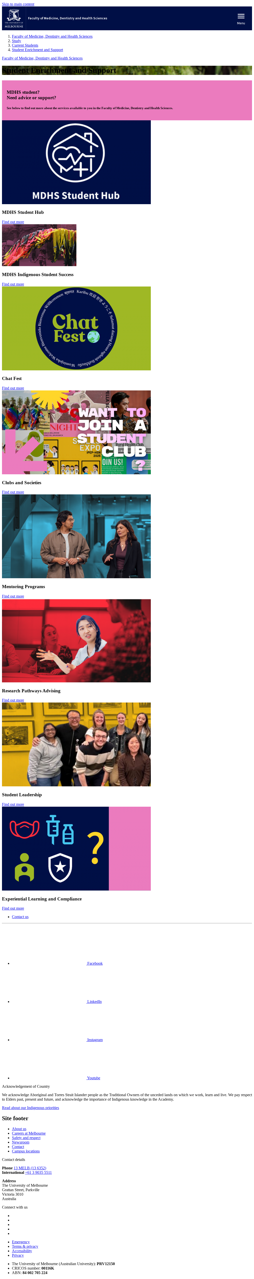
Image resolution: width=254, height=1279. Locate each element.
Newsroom (20, 1142)
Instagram (94, 1040)
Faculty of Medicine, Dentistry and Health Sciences (42, 58)
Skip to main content (18, 4)
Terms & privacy (25, 1246)
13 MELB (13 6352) (30, 1168)
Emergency (21, 1242)
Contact (18, 1147)
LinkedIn (94, 1001)
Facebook (94, 963)
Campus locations (26, 1151)
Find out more (13, 222)
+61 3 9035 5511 (38, 1172)
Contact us (20, 917)
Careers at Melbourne (29, 1133)
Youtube (93, 1078)
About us (19, 1129)
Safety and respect (26, 1138)
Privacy (18, 1255)
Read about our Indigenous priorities (30, 1108)
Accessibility (22, 1251)
